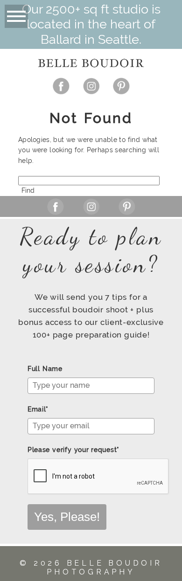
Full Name (45, 368)
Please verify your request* (73, 449)
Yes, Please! (67, 516)
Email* (38, 409)
